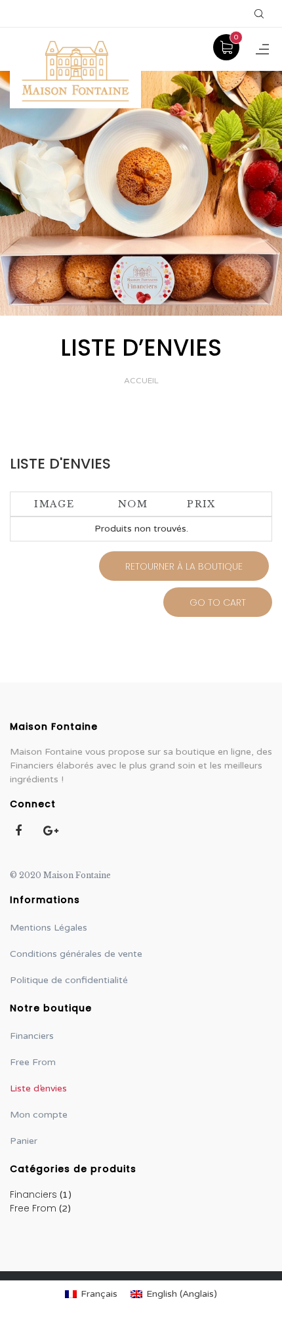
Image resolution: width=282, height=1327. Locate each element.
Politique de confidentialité (69, 980)
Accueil (141, 380)
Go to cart (218, 602)
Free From (33, 1062)
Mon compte (39, 1114)
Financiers (32, 1036)
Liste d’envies (38, 1088)
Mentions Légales (48, 927)
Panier (23, 1141)
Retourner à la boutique (184, 566)
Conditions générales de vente (76, 953)
